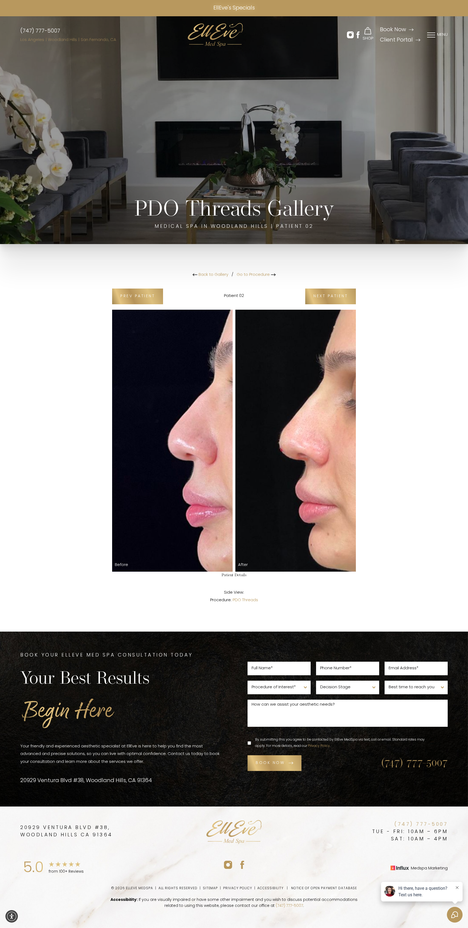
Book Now (393, 30)
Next (330, 296)
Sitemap (210, 888)
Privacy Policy (319, 746)
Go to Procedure (254, 275)
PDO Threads (245, 600)
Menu (442, 35)
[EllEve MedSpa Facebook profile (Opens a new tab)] (242, 864)
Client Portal (396, 40)
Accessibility (270, 888)
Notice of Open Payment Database (324, 888)
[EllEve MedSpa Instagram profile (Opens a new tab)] (228, 864)
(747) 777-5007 (40, 31)
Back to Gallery (212, 275)
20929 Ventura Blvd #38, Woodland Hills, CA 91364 (86, 780)
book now (270, 763)
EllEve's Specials (234, 8)
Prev (137, 296)
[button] (350, 35)
